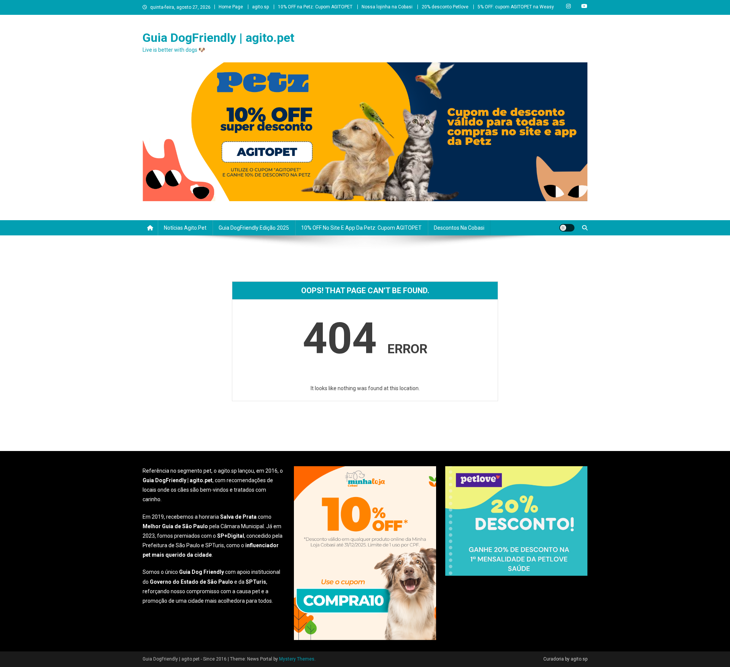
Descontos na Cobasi (459, 228)
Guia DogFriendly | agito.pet (218, 37)
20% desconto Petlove (445, 7)
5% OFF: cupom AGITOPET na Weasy (516, 7)
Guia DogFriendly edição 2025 (254, 228)
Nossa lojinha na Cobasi (387, 7)
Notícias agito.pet (185, 228)
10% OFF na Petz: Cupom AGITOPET (315, 7)
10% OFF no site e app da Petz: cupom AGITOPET (361, 228)
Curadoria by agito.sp (565, 659)
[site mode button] (566, 228)
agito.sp (260, 7)
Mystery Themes (296, 659)
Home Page (231, 7)
